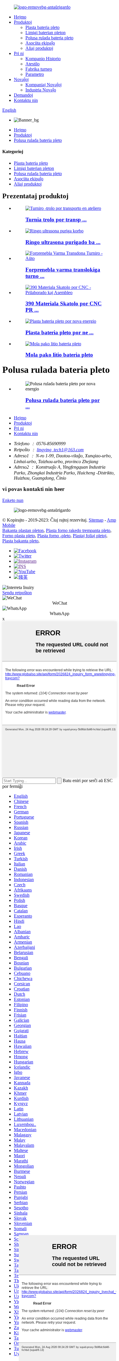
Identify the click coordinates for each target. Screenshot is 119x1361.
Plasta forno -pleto (53, 535)
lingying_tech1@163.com (60, 449)
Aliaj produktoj (39, 48)
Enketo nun (12, 500)
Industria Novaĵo (40, 89)
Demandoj (23, 95)
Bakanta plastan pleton (23, 530)
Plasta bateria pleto (42, 27)
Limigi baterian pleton (45, 32)
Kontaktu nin (26, 100)
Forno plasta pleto (18, 535)
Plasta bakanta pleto (20, 540)
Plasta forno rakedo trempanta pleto (78, 530)
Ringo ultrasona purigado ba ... (63, 242)
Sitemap (96, 520)
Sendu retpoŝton (17, 592)
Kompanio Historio (43, 58)
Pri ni (19, 53)
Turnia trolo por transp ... (56, 220)
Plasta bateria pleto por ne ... (59, 332)
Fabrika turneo (38, 69)
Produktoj (23, 22)
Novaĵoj (21, 79)
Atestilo (32, 63)
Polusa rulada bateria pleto (49, 37)
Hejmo (20, 16)
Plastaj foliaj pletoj (89, 535)
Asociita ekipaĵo (40, 43)
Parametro (34, 74)
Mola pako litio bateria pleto (59, 355)
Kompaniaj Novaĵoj (43, 84)
